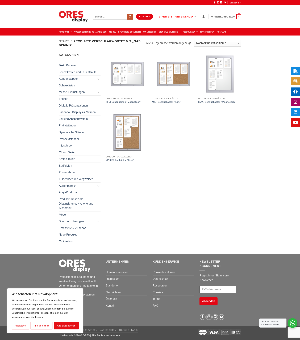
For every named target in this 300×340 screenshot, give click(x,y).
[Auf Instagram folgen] (218, 2)
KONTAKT (221, 31)
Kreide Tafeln (67, 158)
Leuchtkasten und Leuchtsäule (78, 72)
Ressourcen (160, 285)
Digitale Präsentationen (73, 105)
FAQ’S (134, 330)
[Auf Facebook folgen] (215, 2)
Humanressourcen (117, 272)
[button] (203, 16)
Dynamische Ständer (72, 132)
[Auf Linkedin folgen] (221, 2)
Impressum (112, 278)
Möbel (62, 214)
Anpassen (20, 325)
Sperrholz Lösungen (129, 31)
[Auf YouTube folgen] (225, 2)
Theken (63, 98)
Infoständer (66, 145)
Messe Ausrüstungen (72, 92)
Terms (156, 298)
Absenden (208, 301)
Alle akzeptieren (66, 325)
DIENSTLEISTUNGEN (168, 31)
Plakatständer (67, 125)
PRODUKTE (64, 31)
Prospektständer (69, 139)
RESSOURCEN (189, 31)
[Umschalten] (98, 79)
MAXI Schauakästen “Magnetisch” (217, 101)
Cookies (158, 292)
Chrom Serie (66, 152)
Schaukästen (67, 85)
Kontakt (110, 305)
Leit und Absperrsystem (73, 118)
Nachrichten (207, 31)
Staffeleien (65, 165)
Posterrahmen (67, 172)
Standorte (112, 285)
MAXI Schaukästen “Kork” (120, 160)
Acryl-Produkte (68, 192)
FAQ (155, 305)
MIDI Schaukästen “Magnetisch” (123, 101)
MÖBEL (112, 31)
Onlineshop (149, 31)
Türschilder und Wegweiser (76, 179)
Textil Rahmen (68, 65)
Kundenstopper (68, 78)
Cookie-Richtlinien (164, 272)
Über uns (111, 298)
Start (64, 41)
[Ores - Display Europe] (73, 17)
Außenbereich (67, 185)
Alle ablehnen (41, 325)
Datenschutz (160, 278)
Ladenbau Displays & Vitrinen (77, 112)
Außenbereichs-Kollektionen (90, 31)
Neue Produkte (68, 234)
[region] (45, 310)
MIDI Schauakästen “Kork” (166, 101)
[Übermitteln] (130, 17)
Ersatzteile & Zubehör (72, 228)
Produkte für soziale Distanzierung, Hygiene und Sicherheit (76, 203)
